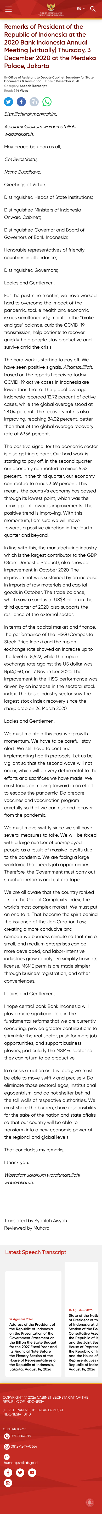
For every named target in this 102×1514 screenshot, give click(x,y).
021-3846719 (20, 1436)
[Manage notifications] (90, 1502)
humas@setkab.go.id (21, 1461)
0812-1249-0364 (23, 1446)
